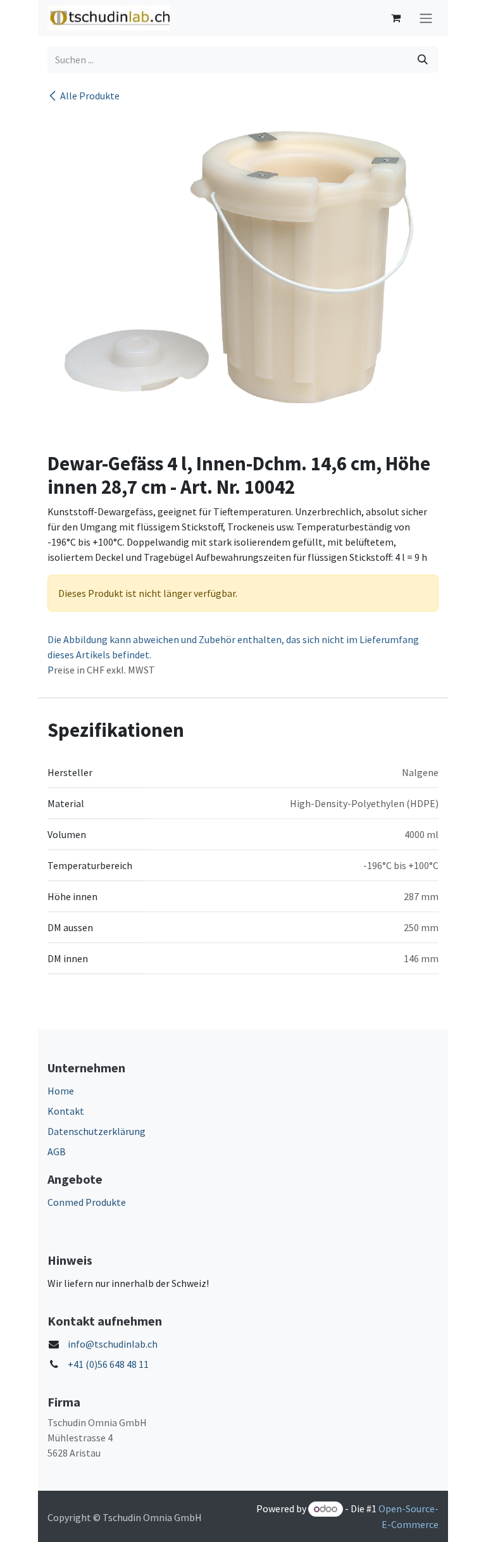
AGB (56, 1151)
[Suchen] (423, 59)
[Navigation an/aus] (426, 18)
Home (60, 1090)
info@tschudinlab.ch (113, 1344)
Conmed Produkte (86, 1202)
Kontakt (65, 1111)
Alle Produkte (90, 95)
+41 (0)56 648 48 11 (108, 1364)
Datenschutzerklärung (96, 1131)
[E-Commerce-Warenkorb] (395, 17)
